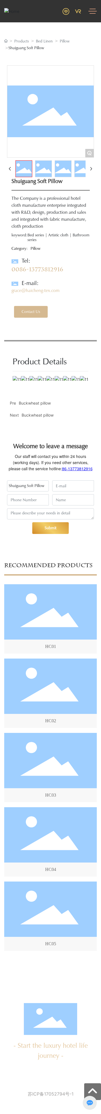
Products (21, 41)
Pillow (65, 41)
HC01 (50, 646)
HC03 (50, 795)
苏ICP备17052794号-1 (51, 1094)
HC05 (50, 943)
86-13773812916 (77, 468)
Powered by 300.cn (46, 1102)
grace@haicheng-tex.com (35, 290)
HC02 (50, 720)
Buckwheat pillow (38, 415)
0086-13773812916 (37, 269)
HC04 (50, 869)
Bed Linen (44, 41)
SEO (67, 1102)
